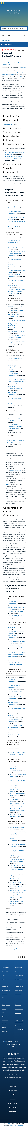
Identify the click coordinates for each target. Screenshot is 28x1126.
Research (18, 1005)
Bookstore (4, 1009)
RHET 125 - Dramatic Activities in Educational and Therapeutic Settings (16, 322)
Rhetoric (19, 76)
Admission (5, 968)
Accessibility (12, 1086)
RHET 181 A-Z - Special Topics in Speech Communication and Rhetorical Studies (16, 343)
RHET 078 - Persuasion (14, 362)
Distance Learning (18, 994)
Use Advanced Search (6, 40)
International (4, 982)
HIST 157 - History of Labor (17, 856)
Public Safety (4, 1027)
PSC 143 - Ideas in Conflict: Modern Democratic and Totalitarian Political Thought (17, 808)
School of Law (5, 986)
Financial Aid (4, 994)
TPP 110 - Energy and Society (17, 898)
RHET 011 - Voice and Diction (15, 307)
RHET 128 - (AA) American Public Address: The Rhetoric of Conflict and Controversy (16, 381)
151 (25, 439)
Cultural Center (5, 1012)
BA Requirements (7, 124)
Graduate (4, 979)
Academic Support (18, 982)
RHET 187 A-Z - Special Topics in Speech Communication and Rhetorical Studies (16, 404)
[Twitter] (9, 1054)
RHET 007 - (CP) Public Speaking (16, 221)
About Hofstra (13, 1090)
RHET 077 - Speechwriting (15, 358)
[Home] (2, 3)
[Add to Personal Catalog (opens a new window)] (19, 50)
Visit (3, 997)
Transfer (3, 975)
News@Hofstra (13, 1111)
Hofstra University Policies (14, 1074)
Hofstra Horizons (18, 1013)
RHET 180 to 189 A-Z (16, 441)
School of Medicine (6, 990)
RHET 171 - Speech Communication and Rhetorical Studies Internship (16, 426)
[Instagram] (15, 1054)
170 (7, 441)
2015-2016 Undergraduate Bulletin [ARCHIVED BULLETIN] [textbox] (14, 28)
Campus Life (6, 1005)
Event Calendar (5, 1020)
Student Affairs (5, 1031)
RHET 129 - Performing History (16, 331)
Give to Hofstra (12, 1103)
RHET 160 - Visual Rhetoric (15, 398)
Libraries (16, 1016)
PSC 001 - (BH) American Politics (18, 765)
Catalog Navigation (7, 44)
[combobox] (14, 28)
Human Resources (5, 1023)
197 (23, 441)
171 (9, 441)
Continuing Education (19, 986)
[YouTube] (18, 1054)
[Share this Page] (21, 50)
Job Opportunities (13, 1107)
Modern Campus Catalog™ (17, 1125)
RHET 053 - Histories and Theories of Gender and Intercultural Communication (17, 253)
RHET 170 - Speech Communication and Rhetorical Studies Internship (16, 419)
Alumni (13, 1094)
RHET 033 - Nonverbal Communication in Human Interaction (15, 242)
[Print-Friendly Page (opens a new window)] (23, 50)
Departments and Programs (20, 971)
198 (7, 443)
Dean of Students (5, 1016)
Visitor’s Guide (5, 1035)
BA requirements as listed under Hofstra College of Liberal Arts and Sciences (13, 72)
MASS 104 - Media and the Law (18, 879)
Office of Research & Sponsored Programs (19, 1021)
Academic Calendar (18, 979)
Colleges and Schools (19, 975)
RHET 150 (20, 439)
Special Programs (18, 990)
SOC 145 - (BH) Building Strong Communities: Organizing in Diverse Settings (18, 892)
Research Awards (18, 1025)
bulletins (8, 1123)
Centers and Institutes (19, 1009)
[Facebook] (12, 1054)
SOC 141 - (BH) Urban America (17, 886)
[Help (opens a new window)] (25, 50)
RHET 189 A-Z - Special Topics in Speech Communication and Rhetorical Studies (16, 291)
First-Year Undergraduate (7, 971)
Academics (18, 968)
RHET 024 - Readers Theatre (15, 310)
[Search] (25, 35)
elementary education (16, 470)
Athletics (13, 1099)
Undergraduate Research (19, 1029)
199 (12, 443)
